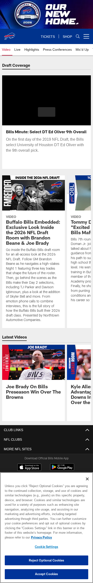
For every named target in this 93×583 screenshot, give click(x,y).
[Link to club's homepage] (9, 34)
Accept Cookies (46, 574)
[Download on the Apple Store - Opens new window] (29, 468)
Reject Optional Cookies (46, 560)
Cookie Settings (46, 547)
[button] (47, 112)
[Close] (87, 479)
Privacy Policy (40, 537)
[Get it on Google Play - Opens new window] (62, 469)
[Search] (78, 36)
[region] (46, 527)
